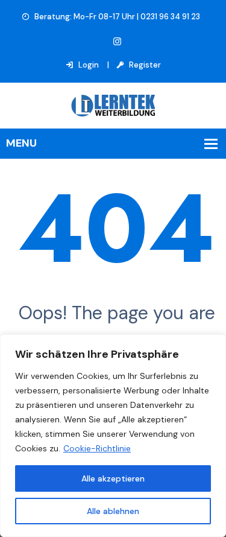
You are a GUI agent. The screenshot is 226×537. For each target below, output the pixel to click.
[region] (113, 435)
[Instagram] (117, 42)
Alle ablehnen (113, 511)
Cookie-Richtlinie (97, 448)
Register (144, 65)
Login (88, 65)
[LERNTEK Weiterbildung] (113, 104)
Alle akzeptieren (113, 478)
